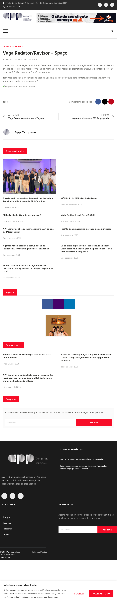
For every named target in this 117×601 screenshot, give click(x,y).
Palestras (7, 528)
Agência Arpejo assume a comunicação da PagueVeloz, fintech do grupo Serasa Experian (26, 247)
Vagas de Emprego (13, 46)
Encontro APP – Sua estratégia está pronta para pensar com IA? (27, 356)
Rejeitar (79, 593)
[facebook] (100, 5)
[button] (111, 31)
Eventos (7, 523)
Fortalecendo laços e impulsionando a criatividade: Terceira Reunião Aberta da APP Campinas (28, 200)
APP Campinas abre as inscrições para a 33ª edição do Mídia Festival (28, 230)
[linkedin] (112, 5)
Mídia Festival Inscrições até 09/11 (78, 215)
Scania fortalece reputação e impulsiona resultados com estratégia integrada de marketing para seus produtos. (86, 357)
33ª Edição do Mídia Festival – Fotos (79, 198)
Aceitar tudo (101, 593)
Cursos (6, 534)
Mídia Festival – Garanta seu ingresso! (22, 215)
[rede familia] (58, 325)
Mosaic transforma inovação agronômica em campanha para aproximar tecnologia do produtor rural (28, 268)
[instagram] (106, 5)
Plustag (43, 552)
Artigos (6, 517)
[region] (58, 591)
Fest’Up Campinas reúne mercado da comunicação (86, 229)
